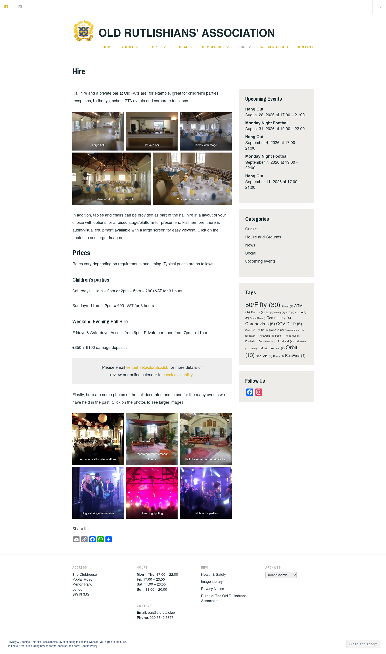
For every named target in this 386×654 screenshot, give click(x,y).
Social (181, 47)
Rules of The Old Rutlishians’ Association (224, 598)
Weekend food (274, 47)
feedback (252, 335)
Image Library (212, 581)
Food (280, 335)
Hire (242, 47)
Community (278, 317)
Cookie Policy (89, 646)
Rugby (278, 356)
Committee (257, 318)
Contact (305, 47)
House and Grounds (263, 237)
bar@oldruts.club (161, 612)
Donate (276, 330)
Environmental (294, 330)
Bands (257, 312)
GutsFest (285, 341)
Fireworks (267, 335)
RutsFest (295, 355)
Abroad (287, 306)
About (128, 47)
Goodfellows (267, 341)
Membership (213, 47)
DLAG (263, 330)
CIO (290, 312)
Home (108, 47)
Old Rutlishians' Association (187, 32)
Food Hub (293, 335)
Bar (269, 312)
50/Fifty (262, 304)
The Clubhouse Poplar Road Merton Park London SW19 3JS (84, 584)
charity (279, 312)
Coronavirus (260, 323)
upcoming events (260, 261)
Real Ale (264, 356)
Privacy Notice (212, 588)
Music (254, 348)
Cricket (251, 228)
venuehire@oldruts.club (147, 367)
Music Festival (272, 348)
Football (251, 341)
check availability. (178, 374)
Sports (154, 47)
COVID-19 (289, 323)
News (250, 245)
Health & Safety (213, 574)
